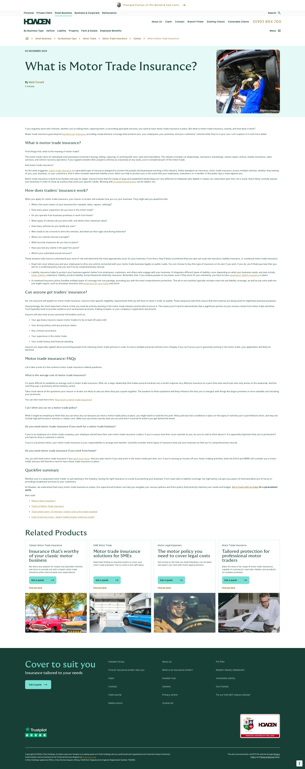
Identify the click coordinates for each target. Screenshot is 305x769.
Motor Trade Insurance (234, 545)
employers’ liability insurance (244, 275)
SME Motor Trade (102, 545)
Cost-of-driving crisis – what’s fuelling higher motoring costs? (63, 517)
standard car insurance (73, 134)
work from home (81, 458)
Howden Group (116, 661)
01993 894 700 (267, 22)
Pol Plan (220, 661)
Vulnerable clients (225, 678)
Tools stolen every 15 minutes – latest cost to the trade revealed (64, 511)
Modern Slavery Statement (230, 670)
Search (272, 12)
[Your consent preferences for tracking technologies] (299, 763)
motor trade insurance (60, 170)
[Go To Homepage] (37, 21)
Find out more (35, 588)
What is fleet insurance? (43, 501)
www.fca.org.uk (89, 757)
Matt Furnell (36, 82)
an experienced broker (124, 182)
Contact (112, 686)
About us (167, 661)
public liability (38, 275)
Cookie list (167, 703)
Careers (166, 686)
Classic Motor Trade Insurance (45, 545)
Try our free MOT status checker (233, 694)
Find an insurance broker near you (126, 670)
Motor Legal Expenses (170, 545)
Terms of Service (267, 757)
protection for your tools (96, 283)
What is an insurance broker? (177, 670)
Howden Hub (169, 678)
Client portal (115, 694)
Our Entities (222, 686)
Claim (111, 678)
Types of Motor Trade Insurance (47, 506)
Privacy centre (170, 694)
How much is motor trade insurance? (73, 400)
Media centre (115, 703)
